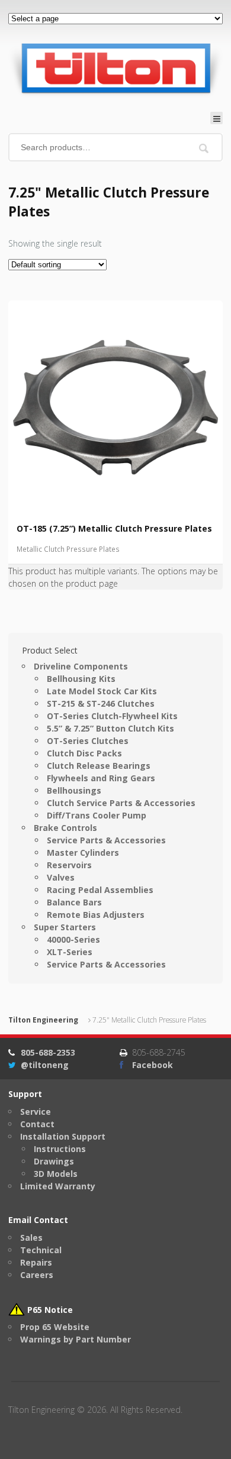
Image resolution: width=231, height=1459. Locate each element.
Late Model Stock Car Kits (102, 691)
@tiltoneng (45, 1064)
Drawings (54, 1161)
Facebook (152, 1064)
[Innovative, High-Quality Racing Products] (115, 67)
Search (204, 148)
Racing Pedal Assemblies (100, 889)
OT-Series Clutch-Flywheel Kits (112, 716)
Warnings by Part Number (75, 1339)
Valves (61, 877)
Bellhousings (74, 790)
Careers (36, 1274)
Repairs (36, 1262)
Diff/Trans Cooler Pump (96, 815)
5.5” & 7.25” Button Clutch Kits (110, 728)
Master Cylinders (83, 852)
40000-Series (73, 939)
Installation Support (62, 1136)
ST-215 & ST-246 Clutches (101, 703)
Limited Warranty (57, 1186)
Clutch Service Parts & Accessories (121, 802)
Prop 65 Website (54, 1326)
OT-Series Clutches (88, 740)
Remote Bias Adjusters (96, 914)
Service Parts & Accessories (106, 840)
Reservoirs (69, 865)
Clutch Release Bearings (98, 765)
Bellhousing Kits (81, 678)
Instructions (60, 1148)
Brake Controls (65, 827)
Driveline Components (81, 666)
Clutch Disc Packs (84, 753)
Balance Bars (74, 902)
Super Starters (65, 927)
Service (35, 1111)
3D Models (56, 1173)
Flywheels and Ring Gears (101, 778)
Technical (41, 1250)
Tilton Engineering (43, 1020)
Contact (37, 1124)
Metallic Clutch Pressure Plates (68, 549)
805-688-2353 (48, 1052)
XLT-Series (69, 951)
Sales (31, 1237)
